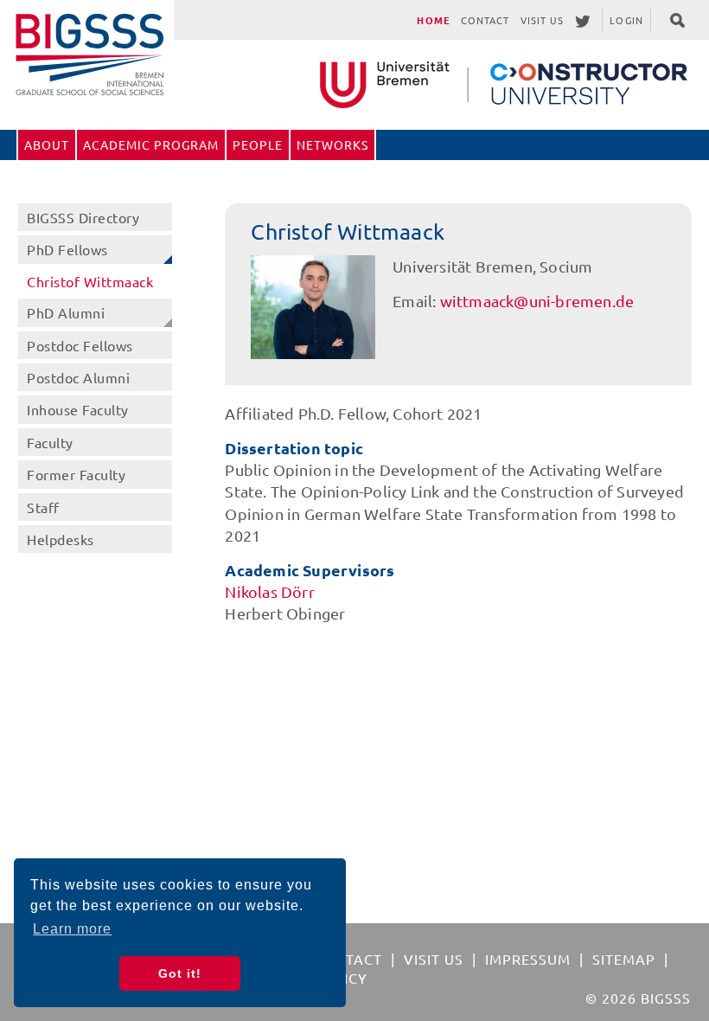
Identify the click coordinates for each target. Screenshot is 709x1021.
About (46, 144)
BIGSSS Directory (83, 217)
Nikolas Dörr (269, 591)
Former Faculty (76, 474)
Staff (43, 507)
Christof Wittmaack (90, 281)
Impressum (528, 958)
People (258, 144)
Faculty (50, 442)
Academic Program (151, 144)
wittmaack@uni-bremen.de (537, 301)
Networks (332, 144)
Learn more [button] (72, 928)
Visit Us (543, 20)
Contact (485, 20)
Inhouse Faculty (78, 409)
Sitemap (623, 958)
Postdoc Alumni (78, 377)
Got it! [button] (179, 973)
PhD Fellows (67, 249)
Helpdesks (60, 539)
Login (626, 20)
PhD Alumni (66, 312)
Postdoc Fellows (80, 345)
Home (433, 20)
